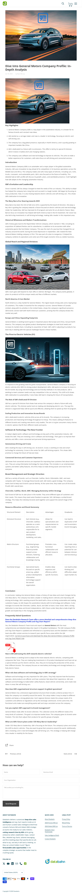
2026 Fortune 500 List (51, 823)
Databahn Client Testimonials (49, 831)
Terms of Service (67, 826)
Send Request (11, 804)
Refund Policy (66, 823)
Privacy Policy (66, 819)
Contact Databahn (50, 839)
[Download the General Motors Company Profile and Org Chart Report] (10, 647)
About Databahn (50, 819)
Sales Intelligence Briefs (52, 835)
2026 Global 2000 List (51, 826)
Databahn (16, 891)
